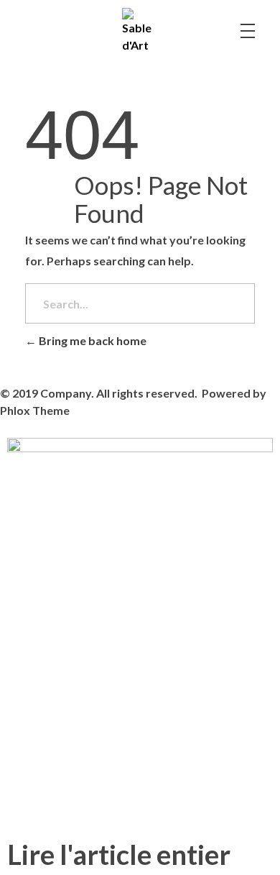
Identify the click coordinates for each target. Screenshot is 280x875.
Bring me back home (91, 340)
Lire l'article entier (118, 854)
